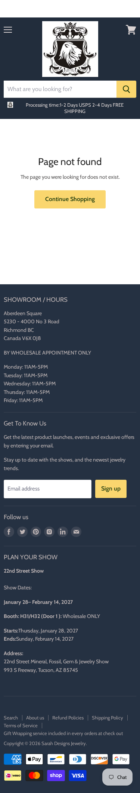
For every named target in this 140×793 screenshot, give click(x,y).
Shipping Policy (107, 718)
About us (35, 718)
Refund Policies (68, 718)
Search (11, 718)
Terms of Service (21, 725)
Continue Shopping (70, 199)
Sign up (111, 488)
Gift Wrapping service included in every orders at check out (63, 733)
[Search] (126, 89)
